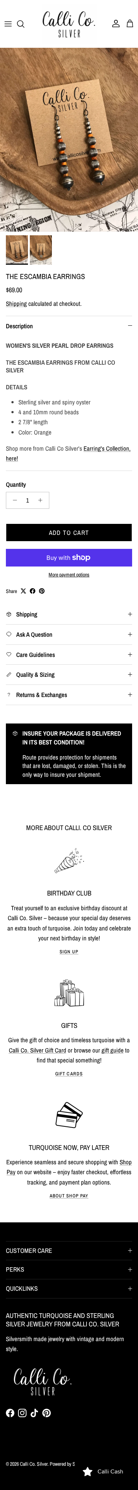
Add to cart (69, 532)
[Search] (24, 24)
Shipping (16, 303)
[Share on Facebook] (32, 591)
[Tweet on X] (23, 591)
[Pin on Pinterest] (42, 591)
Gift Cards (68, 1074)
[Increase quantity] (42, 500)
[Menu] (8, 24)
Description (19, 326)
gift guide (113, 1050)
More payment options (69, 575)
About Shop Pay (69, 1196)
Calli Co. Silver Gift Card (37, 1050)
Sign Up (69, 951)
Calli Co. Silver (33, 1464)
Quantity (16, 484)
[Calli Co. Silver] (69, 24)
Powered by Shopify (68, 1464)
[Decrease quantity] (13, 500)
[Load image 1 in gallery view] (69, 140)
